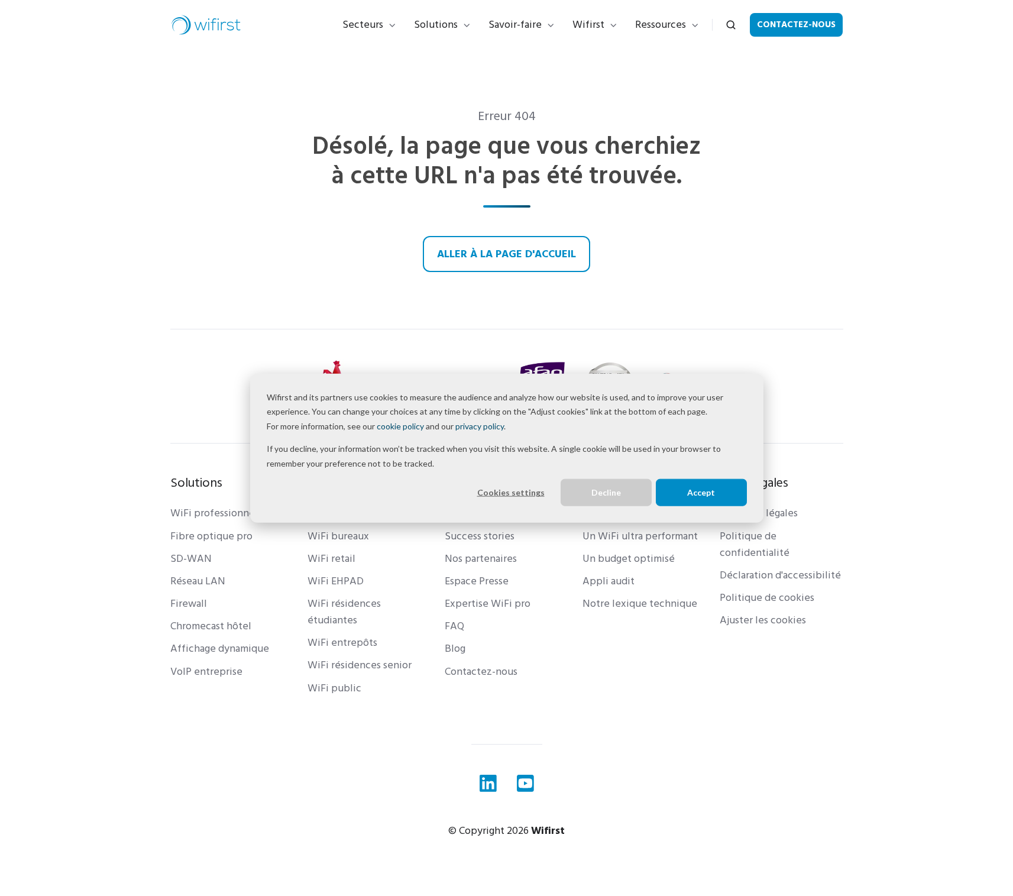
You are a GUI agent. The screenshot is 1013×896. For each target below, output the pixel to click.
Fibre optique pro (211, 536)
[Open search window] (731, 25)
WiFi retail (331, 558)
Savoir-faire (515, 24)
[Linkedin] (488, 783)
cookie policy (400, 425)
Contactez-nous (796, 24)
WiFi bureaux (338, 536)
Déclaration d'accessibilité (780, 575)
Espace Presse (477, 581)
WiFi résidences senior (360, 665)
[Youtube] (525, 783)
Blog (455, 648)
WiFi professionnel (214, 513)
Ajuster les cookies (763, 620)
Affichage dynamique (219, 648)
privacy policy (479, 425)
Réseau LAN (197, 581)
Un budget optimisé (628, 558)
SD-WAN (191, 558)
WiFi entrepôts (342, 642)
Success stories (479, 536)
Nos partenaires (481, 558)
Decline (606, 492)
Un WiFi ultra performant (640, 536)
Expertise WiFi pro (487, 603)
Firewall (188, 603)
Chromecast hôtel (210, 626)
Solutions (436, 24)
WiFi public (334, 688)
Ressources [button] (660, 24)
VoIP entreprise (206, 671)
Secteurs (362, 24)
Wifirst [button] (588, 24)
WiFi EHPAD (336, 581)
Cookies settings (511, 492)
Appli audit (608, 581)
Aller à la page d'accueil (506, 254)
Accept (701, 492)
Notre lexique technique (639, 603)
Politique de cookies (767, 597)
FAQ (454, 626)
